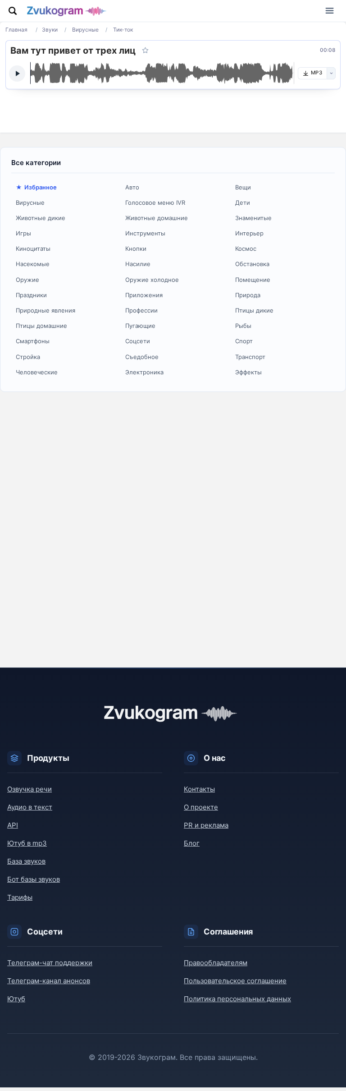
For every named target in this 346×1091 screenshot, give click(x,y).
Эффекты (248, 372)
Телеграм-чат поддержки (49, 962)
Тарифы (19, 897)
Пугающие (140, 325)
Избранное (40, 187)
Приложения (144, 295)
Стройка (28, 356)
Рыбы (243, 325)
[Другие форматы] (331, 73)
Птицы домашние (41, 325)
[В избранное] (145, 50)
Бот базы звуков (33, 879)
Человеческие (37, 372)
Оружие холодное (152, 279)
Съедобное (142, 356)
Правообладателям (215, 962)
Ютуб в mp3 (27, 843)
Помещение (252, 279)
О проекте (201, 807)
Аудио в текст (29, 807)
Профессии (141, 310)
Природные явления (45, 310)
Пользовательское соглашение (235, 980)
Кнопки (135, 248)
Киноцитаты (33, 248)
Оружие (27, 279)
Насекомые (33, 263)
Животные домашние (156, 217)
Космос (245, 248)
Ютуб (16, 998)
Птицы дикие (254, 310)
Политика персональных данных (237, 998)
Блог (192, 843)
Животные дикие (40, 217)
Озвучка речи (29, 789)
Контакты (199, 789)
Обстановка (252, 263)
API (12, 825)
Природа (247, 295)
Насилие (137, 263)
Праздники (31, 295)
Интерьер (249, 233)
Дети (242, 202)
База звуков (26, 861)
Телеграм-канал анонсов (48, 980)
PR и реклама (206, 825)
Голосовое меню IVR (155, 202)
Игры (23, 233)
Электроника (144, 372)
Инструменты (145, 233)
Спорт (244, 341)
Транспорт (250, 356)
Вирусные (30, 202)
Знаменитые (253, 217)
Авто (132, 187)
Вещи (243, 187)
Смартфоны (33, 341)
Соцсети (137, 341)
